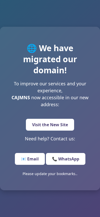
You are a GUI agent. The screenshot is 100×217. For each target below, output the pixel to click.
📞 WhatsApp (65, 159)
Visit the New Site (50, 125)
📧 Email (30, 159)
